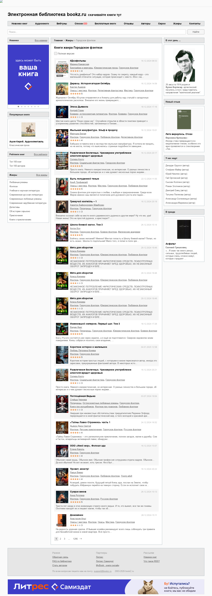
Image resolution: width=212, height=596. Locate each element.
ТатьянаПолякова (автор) (178, 194)
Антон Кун (75, 228)
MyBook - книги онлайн (107, 565)
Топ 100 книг (15, 161)
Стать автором (59, 565)
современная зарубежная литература (27, 203)
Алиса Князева (77, 251)
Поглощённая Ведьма (82, 396)
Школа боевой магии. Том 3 (86, 224)
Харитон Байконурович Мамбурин (87, 205)
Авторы (145, 23)
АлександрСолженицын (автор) (181, 198)
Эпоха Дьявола (79, 106)
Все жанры (41, 175)
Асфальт (171, 243)
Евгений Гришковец (176, 247)
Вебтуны (62, 23)
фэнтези (13, 186)
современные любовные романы (25, 199)
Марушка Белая (78, 133)
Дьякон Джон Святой (80, 426)
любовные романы (18, 182)
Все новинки (41, 40)
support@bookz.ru (102, 571)
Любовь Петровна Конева (83, 350)
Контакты (194, 23)
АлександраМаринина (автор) (180, 203)
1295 (75, 539)
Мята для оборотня (81, 247)
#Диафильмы (78, 60)
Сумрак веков (78, 491)
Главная (58, 40)
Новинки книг (19, 23)
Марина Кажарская (79, 64)
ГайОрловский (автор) (176, 178)
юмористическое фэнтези (113, 254)
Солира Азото (77, 159)
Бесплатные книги (105, 23)
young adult (126, 476)
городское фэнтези (128, 68)
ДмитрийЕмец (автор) (176, 190)
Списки (79, 23)
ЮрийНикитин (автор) (176, 174)
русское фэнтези (132, 429)
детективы (14, 207)
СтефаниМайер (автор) (177, 169)
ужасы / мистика (78, 90)
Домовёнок (76, 515)
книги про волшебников (82, 406)
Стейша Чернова (78, 399)
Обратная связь (60, 557)
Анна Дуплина (77, 495)
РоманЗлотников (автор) (178, 186)
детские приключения (91, 429)
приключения (16, 215)
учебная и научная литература (24, 190)
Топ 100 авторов (17, 166)
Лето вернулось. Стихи (179, 134)
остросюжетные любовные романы (100, 403)
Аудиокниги (42, 23)
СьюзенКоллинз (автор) (177, 182)
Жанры (177, 23)
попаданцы (85, 208)
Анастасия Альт (78, 518)
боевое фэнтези (108, 232)
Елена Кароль (77, 449)
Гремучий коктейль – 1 (83, 201)
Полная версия (66, 53)
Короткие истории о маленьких (88, 347)
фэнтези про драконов (106, 406)
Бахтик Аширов (77, 87)
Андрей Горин (77, 110)
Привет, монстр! (79, 469)
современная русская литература (26, 194)
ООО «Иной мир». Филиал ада (88, 445)
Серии (162, 23)
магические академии (129, 232)
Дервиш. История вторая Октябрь (90, 83)
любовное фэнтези (110, 137)
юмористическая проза (106, 68)
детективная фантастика (110, 90)
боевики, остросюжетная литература (88, 114)
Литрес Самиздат (105, 561)
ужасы (101, 522)
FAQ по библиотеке (62, 561)
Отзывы (128, 23)
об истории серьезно (19, 211)
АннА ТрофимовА (79, 182)
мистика (128, 90)
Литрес (99, 557)
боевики (122, 114)
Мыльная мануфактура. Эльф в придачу (94, 130)
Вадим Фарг (76, 327)
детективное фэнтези (132, 137)
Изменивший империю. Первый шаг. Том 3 (95, 323)
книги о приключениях (20, 219)
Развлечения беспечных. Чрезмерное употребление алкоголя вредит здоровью (100, 154)
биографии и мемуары (81, 68)
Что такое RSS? (152, 561)
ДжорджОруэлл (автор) (177, 165)
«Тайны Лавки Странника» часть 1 (90, 422)
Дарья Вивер (76, 472)
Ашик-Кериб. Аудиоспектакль (26, 141)
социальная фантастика (92, 163)
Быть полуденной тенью (84, 178)
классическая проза (19, 145)
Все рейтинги (40, 154)
